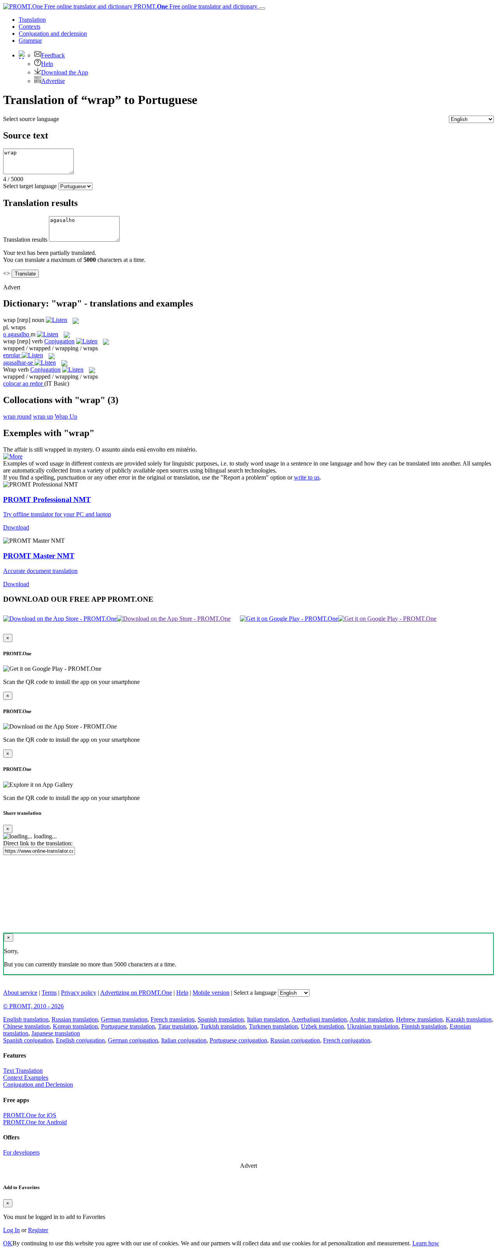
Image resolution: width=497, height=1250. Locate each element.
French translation (173, 1019)
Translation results (25, 239)
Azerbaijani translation (319, 1019)
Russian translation (75, 1019)
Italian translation (268, 1019)
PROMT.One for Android (35, 1122)
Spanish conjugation (28, 1040)
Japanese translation (55, 1033)
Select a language (255, 992)
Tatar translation (177, 1026)
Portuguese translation (128, 1026)
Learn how (425, 1243)
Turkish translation (223, 1026)
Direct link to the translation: (38, 843)
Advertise (53, 81)
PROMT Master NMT (39, 556)
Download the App (64, 72)
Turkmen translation (273, 1026)
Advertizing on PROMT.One (136, 992)
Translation (32, 19)
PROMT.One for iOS (29, 1115)
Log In (11, 1230)
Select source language (31, 119)
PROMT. (194, 6)
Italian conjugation (184, 1040)
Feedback (53, 55)
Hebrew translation (419, 1019)
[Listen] (56, 320)
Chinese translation (26, 1026)
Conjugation (53, 33)
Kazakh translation (469, 1019)
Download (16, 527)
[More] (13, 456)
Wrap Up (66, 416)
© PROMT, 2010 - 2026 (33, 1006)
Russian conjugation (295, 1040)
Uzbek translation (322, 1026)
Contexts (29, 26)
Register (38, 1230)
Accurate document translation (40, 571)
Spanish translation (221, 1019)
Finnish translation (424, 1026)
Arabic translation (371, 1019)
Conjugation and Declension (38, 1084)
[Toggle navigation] (262, 8)
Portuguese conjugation (238, 1040)
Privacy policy (78, 992)
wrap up (43, 416)
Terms (49, 992)
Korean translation (75, 1026)
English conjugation (80, 1040)
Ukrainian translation (372, 1026)
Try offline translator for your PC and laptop (57, 514)
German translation (124, 1019)
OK (7, 1243)
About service (20, 992)
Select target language (30, 186)
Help (47, 64)
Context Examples (25, 1077)
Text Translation (23, 1070)
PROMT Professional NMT (47, 499)
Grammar (30, 40)
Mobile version (211, 992)
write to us (307, 477)
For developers (21, 1152)
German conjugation (133, 1040)
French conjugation (346, 1040)
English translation (26, 1019)
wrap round (17, 416)
